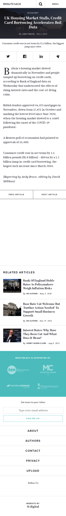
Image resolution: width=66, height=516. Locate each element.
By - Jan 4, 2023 (33, 34)
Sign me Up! (33, 418)
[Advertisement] (33, 232)
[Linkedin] (41, 56)
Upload (33, 470)
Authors (32, 441)
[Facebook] (24, 56)
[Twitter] (8, 56)
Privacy (33, 460)
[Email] (58, 56)
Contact (32, 451)
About (33, 431)
